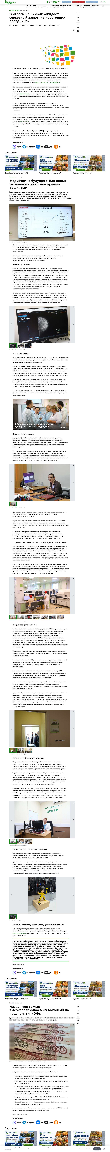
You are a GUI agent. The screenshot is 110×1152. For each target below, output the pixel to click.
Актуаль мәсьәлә (14, 10)
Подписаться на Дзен (56, 2)
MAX (101, 1)
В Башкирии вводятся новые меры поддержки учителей (61, 6)
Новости (11, 1003)
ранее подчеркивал (19, 933)
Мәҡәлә (7, 6)
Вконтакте (66, 2)
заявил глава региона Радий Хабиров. (47, 82)
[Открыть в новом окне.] (17, 147)
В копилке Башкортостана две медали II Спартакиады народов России (87, 6)
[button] (73, 324)
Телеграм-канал (92, 2)
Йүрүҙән (10, 1)
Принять (97, 1149)
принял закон (24, 94)
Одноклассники (78, 2)
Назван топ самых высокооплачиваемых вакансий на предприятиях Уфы (36, 6)
